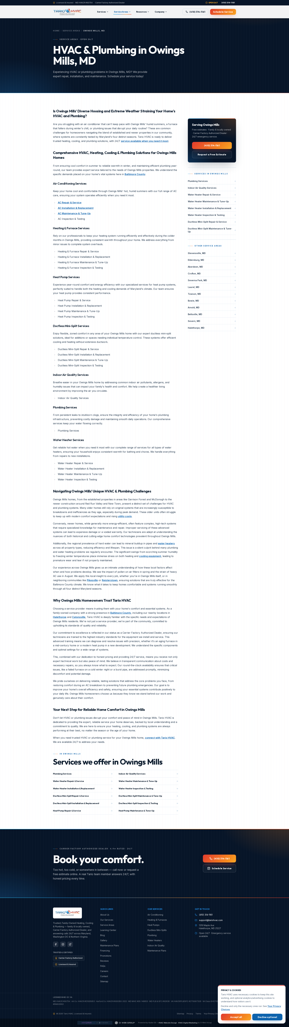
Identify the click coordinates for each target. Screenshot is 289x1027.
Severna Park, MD (212, 280)
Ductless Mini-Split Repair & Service (83, 796)
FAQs (102, 966)
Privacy (190, 1014)
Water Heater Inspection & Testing (148, 788)
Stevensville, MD (212, 253)
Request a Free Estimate (212, 154)
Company (159, 11)
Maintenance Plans (109, 945)
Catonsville (78, 617)
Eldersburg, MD (212, 260)
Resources (141, 11)
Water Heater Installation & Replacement (83, 788)
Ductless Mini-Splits (157, 930)
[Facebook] (55, 944)
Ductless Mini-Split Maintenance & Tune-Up (148, 796)
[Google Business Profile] (70, 944)
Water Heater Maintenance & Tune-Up (148, 781)
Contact (104, 976)
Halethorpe (59, 617)
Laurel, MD (212, 287)
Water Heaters (155, 940)
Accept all (236, 1017)
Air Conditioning (155, 914)
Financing (105, 950)
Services (101, 11)
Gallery (103, 940)
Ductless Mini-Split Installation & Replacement (83, 803)
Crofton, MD (212, 273)
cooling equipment (150, 556)
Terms (198, 1014)
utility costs (125, 516)
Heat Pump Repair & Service (83, 810)
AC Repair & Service (69, 202)
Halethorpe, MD (212, 328)
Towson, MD (212, 294)
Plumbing (152, 935)
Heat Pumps (153, 925)
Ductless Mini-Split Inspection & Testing (148, 803)
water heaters (166, 543)
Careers (104, 971)
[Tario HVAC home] (67, 12)
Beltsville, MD (212, 314)
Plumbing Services (83, 773)
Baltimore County (135, 174)
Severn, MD (212, 321)
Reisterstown (110, 580)
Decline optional (267, 1017)
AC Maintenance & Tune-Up (74, 213)
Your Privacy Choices (213, 1014)
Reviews (104, 961)
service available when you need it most (144, 141)
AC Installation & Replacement (75, 208)
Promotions (105, 955)
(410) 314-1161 (197, 11)
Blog (102, 935)
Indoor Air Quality (156, 945)
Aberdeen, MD (212, 266)
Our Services (106, 920)
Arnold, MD (212, 307)
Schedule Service (223, 11)
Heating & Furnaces (157, 920)
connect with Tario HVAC (160, 737)
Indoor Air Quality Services (148, 773)
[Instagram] (63, 944)
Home (56, 31)
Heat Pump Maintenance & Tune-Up (148, 810)
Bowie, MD (212, 300)
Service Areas (121, 11)
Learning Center (108, 930)
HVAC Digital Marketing (187, 1023)
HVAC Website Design (168, 1023)
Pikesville (92, 580)
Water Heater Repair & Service (83, 781)
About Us (104, 914)
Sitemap (104, 981)
